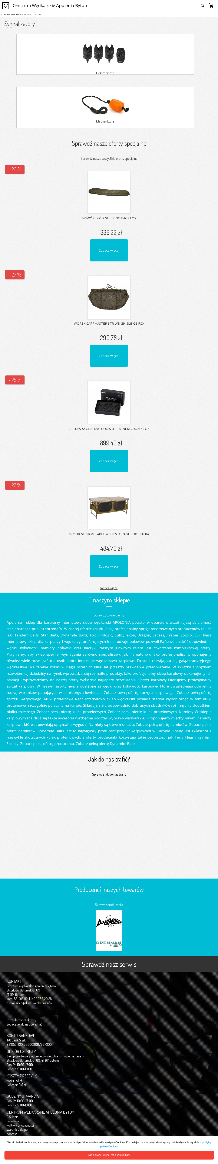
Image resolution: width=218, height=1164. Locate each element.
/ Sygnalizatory (32, 14)
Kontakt (12, 1134)
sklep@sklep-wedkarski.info (34, 1003)
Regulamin (13, 1121)
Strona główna (11, 14)
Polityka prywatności (20, 1125)
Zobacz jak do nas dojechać (24, 1024)
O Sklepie (12, 1117)
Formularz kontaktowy (21, 1020)
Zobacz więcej (109, 250)
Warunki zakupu (17, 1129)
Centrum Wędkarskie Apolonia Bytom (50, 5)
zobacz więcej (109, 588)
